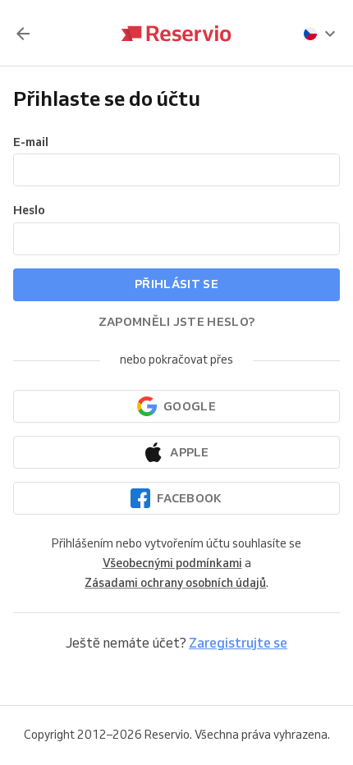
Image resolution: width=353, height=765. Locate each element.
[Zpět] (23, 34)
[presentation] (320, 33)
